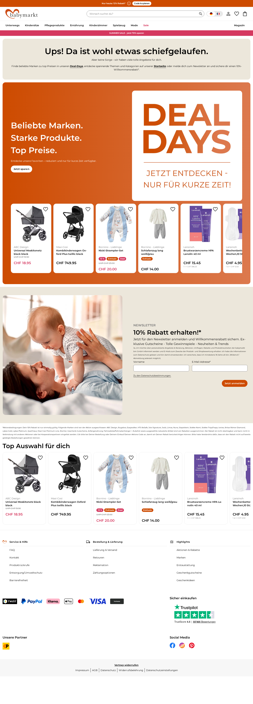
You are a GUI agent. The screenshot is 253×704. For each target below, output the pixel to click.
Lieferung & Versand (105, 550)
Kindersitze (32, 25)
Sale (146, 25)
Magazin (239, 25)
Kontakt (14, 557)
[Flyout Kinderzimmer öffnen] (108, 25)
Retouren (98, 557)
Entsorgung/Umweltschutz (25, 572)
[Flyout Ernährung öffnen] (85, 25)
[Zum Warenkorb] (245, 14)
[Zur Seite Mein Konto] (228, 14)
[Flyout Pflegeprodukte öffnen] (66, 25)
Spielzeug (119, 25)
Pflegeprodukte (55, 25)
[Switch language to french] (214, 13)
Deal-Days (76, 66)
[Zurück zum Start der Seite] (242, 679)
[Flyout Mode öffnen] (139, 25)
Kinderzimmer (98, 25)
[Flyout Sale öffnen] (150, 25)
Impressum (82, 670)
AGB (95, 670)
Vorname (138, 361)
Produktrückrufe (19, 565)
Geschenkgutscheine (189, 572)
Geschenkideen (186, 580)
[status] (142, 14)
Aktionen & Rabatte (188, 550)
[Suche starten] (200, 14)
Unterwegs (12, 25)
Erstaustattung (186, 565)
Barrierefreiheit (18, 580)
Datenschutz (108, 670)
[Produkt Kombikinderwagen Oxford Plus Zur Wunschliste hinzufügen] (88, 209)
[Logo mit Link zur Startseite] (21, 14)
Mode (134, 25)
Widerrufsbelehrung (131, 670)
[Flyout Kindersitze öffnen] (40, 25)
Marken (181, 557)
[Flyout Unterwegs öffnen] (20, 25)
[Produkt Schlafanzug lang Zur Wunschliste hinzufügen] (173, 209)
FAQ (12, 550)
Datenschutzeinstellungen (162, 670)
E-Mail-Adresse (201, 361)
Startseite (160, 66)
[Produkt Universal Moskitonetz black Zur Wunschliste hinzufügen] (45, 209)
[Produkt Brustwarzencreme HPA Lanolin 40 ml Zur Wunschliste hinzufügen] (215, 209)
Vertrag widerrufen (126, 665)
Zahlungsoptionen (104, 572)
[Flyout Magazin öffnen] (246, 25)
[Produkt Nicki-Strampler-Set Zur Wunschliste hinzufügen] (130, 209)
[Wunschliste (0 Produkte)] (236, 14)
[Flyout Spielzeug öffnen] (126, 25)
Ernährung (77, 25)
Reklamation (100, 565)
